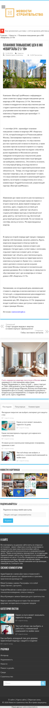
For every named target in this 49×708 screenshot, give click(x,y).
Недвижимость (7, 660)
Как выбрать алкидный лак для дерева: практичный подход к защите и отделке (19, 639)
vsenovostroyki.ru (18, 312)
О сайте (11, 700)
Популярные (20, 407)
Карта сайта (21, 700)
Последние (7, 407)
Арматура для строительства (32, 596)
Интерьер (4, 655)
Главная (3, 35)
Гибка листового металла (32, 332)
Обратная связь (34, 700)
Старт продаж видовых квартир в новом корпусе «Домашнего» (20, 327)
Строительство (7, 677)
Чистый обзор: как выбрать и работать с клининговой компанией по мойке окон (32, 455)
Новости (12, 35)
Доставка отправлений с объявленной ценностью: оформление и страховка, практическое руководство (21, 576)
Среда (3, 672)
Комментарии (34, 407)
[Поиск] (43, 683)
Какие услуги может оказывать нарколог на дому (30, 616)
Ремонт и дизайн (7, 668)
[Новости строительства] (24, 12)
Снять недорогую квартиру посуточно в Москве (21, 380)
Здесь (13, 395)
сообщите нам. (17, 563)
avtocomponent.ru (30, 707)
